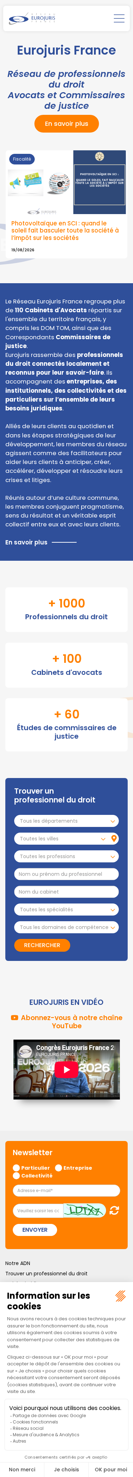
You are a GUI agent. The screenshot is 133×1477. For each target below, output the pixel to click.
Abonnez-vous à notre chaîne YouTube (71, 1022)
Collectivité (36, 1175)
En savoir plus (66, 123)
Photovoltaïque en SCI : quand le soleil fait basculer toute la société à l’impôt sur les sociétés (65, 230)
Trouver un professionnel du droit (46, 1273)
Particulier (35, 1167)
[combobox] (66, 821)
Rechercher (42, 945)
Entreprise (77, 1167)
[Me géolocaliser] (114, 839)
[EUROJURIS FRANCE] (32, 18)
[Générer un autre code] (112, 1210)
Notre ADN (17, 1263)
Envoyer (35, 1230)
